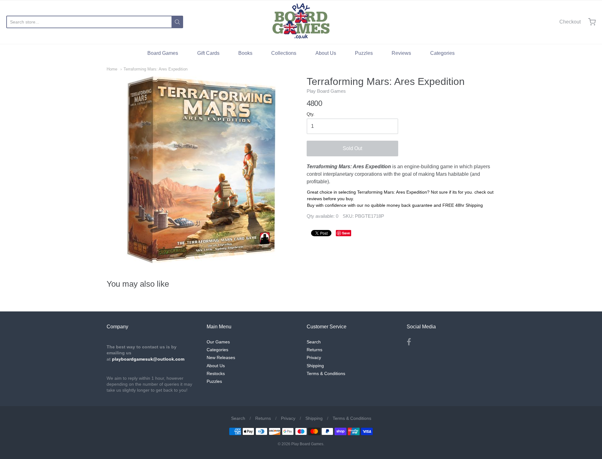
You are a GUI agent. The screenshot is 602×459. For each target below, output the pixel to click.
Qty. (310, 114)
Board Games (162, 53)
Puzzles (364, 53)
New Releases (221, 357)
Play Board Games (326, 91)
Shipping (315, 365)
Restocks (216, 373)
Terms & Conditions (326, 373)
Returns (314, 349)
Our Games (218, 341)
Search (314, 341)
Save (346, 233)
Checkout (570, 21)
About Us (325, 53)
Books (245, 53)
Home (112, 69)
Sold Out (352, 148)
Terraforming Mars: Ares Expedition (155, 69)
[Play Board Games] (301, 22)
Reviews (401, 53)
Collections (283, 53)
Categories (442, 53)
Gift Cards (208, 53)
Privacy (314, 357)
